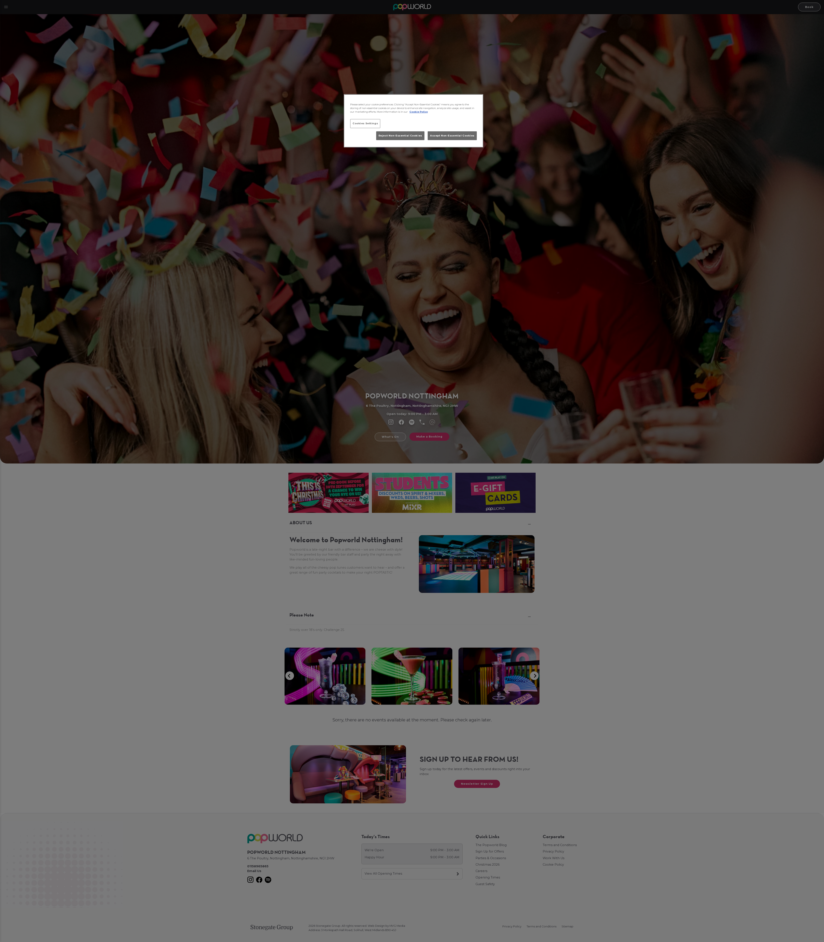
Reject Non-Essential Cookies (400, 135)
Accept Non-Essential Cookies (452, 135)
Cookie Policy (418, 111)
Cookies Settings (365, 123)
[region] (413, 120)
